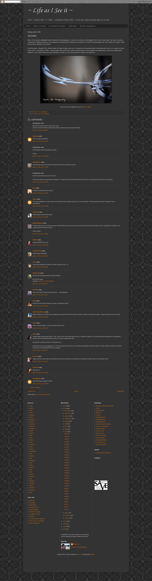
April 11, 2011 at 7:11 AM (40, 295)
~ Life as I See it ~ (50, 10)
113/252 (66, 452)
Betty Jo (98, 412)
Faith (30, 435)
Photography (37, 378)
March (67, 513)
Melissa (31, 467)
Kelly (30, 472)
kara (30, 478)
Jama (34, 262)
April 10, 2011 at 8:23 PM (40, 130)
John (30, 453)
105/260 (66, 473)
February (67, 515)
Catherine (36, 212)
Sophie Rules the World (103, 424)
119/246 (66, 436)
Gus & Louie (100, 433)
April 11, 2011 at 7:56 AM (40, 317)
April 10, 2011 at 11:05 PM (40, 167)
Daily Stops (73, 26)
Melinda (35, 240)
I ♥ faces (31, 516)
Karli (30, 458)
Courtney (32, 444)
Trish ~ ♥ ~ (76, 544)
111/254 (66, 457)
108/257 (66, 465)
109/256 (66, 462)
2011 (64, 408)
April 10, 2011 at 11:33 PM (40, 206)
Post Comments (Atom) (43, 394)
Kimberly (32, 428)
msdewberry (37, 162)
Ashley (31, 449)
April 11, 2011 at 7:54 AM (40, 306)
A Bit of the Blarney (39, 312)
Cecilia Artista (37, 251)
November (68, 413)
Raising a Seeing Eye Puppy (104, 406)
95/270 (66, 499)
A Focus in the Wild (102, 426)
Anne (30, 410)
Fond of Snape (100, 428)
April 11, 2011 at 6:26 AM (40, 284)
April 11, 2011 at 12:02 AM (40, 245)
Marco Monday (33, 509)
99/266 (66, 488)
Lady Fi (98, 415)
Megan (31, 485)
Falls (39, 113)
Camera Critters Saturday (37, 518)
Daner (98, 408)
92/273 (66, 507)
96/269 (66, 496)
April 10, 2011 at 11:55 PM (40, 234)
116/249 (66, 444)
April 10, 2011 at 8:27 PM (40, 141)
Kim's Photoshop (34, 523)
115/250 (66, 447)
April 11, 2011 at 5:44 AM (40, 267)
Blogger (92, 554)
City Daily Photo (101, 422)
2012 (64, 406)
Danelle (31, 422)
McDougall (32, 451)
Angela (31, 408)
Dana (35, 113)
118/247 (66, 439)
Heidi (30, 442)
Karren (31, 433)
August (67, 421)
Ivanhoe (31, 415)
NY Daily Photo (100, 419)
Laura (34, 323)
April (66, 431)
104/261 (66, 475)
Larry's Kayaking (101, 444)
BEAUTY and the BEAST (46, 281)
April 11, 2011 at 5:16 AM (40, 256)
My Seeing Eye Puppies (57, 26)
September (68, 418)
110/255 (66, 460)
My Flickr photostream (87, 26)
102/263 (66, 481)
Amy (30, 438)
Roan (34, 301)
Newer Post (31, 391)
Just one (31, 456)
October (67, 416)
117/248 (66, 442)
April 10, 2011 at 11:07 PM (40, 182)
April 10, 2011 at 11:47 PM (40, 217)
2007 (64, 529)
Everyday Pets (33, 507)
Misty (30, 469)
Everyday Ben (100, 410)
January (67, 518)
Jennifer (31, 483)
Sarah (31, 474)
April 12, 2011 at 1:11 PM (40, 361)
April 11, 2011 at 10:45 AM (40, 328)
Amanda (31, 487)
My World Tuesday (35, 512)
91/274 (66, 509)
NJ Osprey (32, 503)
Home (28, 26)
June (66, 426)
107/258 (66, 468)
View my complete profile (78, 547)
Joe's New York (100, 442)
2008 (64, 526)
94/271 (66, 502)
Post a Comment (35, 387)
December (68, 411)
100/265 (66, 486)
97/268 (66, 494)
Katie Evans (32, 505)
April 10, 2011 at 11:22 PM (40, 193)
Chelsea (31, 490)
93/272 (66, 504)
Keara (31, 465)
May (66, 429)
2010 (64, 521)
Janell (31, 431)
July (66, 424)
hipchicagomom (38, 223)
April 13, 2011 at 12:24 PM (40, 383)
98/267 (66, 491)
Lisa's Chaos (87, 107)
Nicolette (35, 290)
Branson (31, 476)
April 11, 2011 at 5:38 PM (40, 350)
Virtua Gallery (100, 438)
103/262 (66, 478)
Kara (34, 188)
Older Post (121, 391)
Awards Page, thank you (103, 452)
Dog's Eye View (101, 417)
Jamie (31, 412)
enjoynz (79, 554)
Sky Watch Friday (34, 514)
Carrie (35, 199)
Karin (34, 334)
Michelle (31, 481)
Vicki (30, 492)
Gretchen (36, 367)
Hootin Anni (36, 273)
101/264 (66, 483)
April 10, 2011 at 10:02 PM (40, 156)
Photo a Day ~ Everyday (36, 521)
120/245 (66, 434)
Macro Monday (45, 113)
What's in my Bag (39, 26)
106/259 (66, 470)
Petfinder (32, 500)
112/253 (66, 455)
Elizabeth (32, 419)
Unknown (36, 136)
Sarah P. (35, 356)
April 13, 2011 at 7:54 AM (40, 372)
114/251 (66, 449)
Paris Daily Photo (101, 440)
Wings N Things (101, 435)
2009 (64, 524)
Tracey (31, 440)
